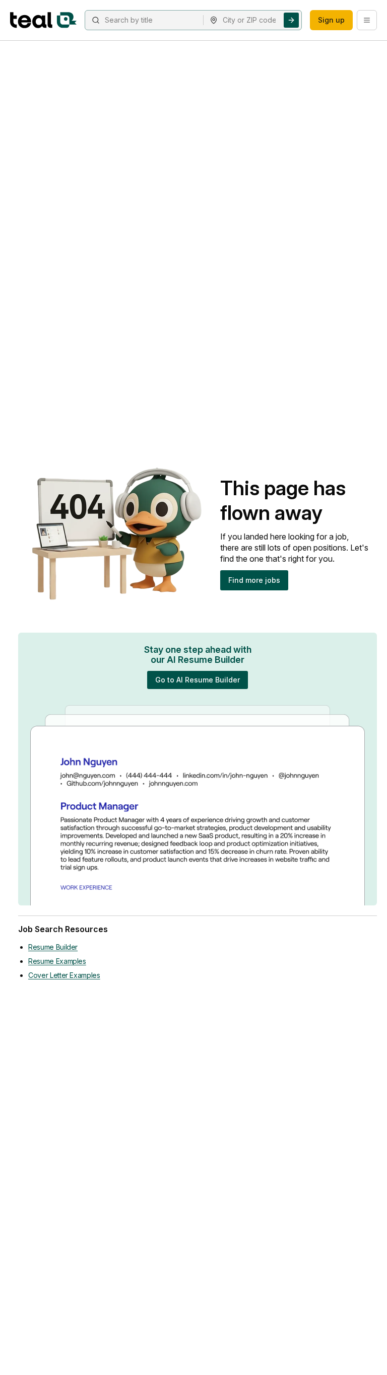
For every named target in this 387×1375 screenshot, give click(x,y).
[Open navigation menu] (367, 20)
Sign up (331, 20)
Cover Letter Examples (64, 975)
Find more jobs (254, 580)
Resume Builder (53, 947)
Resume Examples (57, 961)
